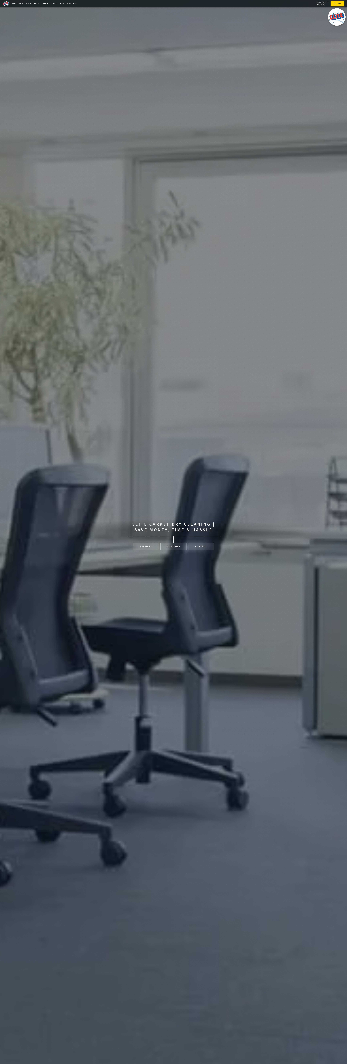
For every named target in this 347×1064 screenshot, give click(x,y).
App (62, 3)
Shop (54, 3)
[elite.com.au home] (337, 17)
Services (17, 3)
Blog (45, 3)
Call (339, 4)
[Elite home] (6, 3)
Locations (32, 3)
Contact (72, 3)
